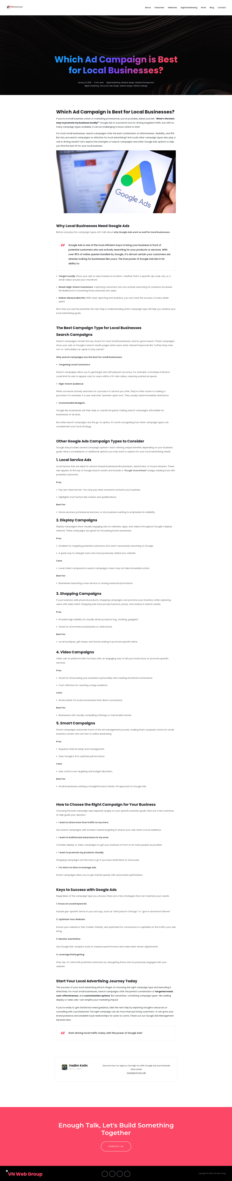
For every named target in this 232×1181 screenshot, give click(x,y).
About (148, 7)
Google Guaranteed (135, 470)
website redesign (140, 86)
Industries (159, 7)
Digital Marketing (189, 7)
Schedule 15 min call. (136, 1073)
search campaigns (96, 133)
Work (203, 7)
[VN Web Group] (14, 8)
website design (126, 86)
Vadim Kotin (78, 1065)
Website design (127, 82)
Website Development (144, 82)
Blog (212, 7)
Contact (222, 7)
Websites (172, 7)
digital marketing (91, 86)
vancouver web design (109, 86)
